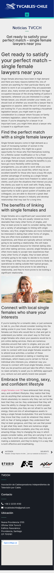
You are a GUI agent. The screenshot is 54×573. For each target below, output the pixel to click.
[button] (27, 15)
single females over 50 (12, 390)
